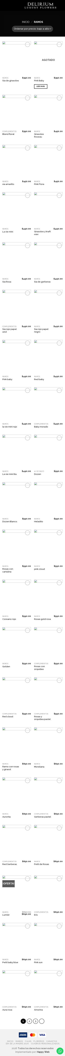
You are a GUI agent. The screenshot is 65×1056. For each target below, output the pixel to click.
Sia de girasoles (10, 80)
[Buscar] (9, 5)
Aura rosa (7, 1009)
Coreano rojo (9, 619)
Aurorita (6, 816)
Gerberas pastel (42, 816)
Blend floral (8, 134)
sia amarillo (8, 184)
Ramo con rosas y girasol (10, 768)
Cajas (28, 1041)
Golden (6, 666)
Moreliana (39, 766)
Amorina (38, 1009)
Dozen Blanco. (10, 521)
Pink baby (7, 379)
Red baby (39, 379)
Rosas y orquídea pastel (42, 718)
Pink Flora (39, 184)
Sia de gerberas (42, 281)
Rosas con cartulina (7, 570)
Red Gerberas (9, 864)
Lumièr (6, 915)
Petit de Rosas (41, 864)
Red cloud (7, 716)
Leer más (40, 86)
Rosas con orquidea (39, 667)
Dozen (37, 474)
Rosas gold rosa (42, 619)
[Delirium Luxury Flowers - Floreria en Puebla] (40, 6)
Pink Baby (39, 80)
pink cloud (39, 569)
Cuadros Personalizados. (45, 1043)
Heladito (38, 521)
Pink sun (38, 962)
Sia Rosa (6, 281)
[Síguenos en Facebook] (60, 5)
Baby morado (41, 426)
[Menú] (4, 5)
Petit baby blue (10, 962)
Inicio (26, 21)
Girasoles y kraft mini (42, 233)
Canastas (51, 1041)
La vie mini (7, 231)
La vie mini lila (9, 474)
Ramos (19, 1041)
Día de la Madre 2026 (17, 1043)
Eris (36, 915)
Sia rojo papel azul (9, 330)
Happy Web (43, 1052)
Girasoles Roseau (39, 135)
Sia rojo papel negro (41, 330)
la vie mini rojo (9, 426)
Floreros (38, 1041)
